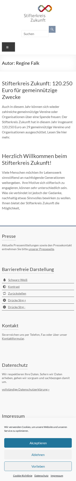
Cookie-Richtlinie (22, 475)
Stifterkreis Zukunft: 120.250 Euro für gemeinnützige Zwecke (37, 90)
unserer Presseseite (41, 249)
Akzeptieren (38, 443)
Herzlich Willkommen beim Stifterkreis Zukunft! (34, 159)
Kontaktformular (13, 338)
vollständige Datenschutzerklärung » (25, 389)
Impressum (57, 475)
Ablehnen (38, 455)
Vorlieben (38, 466)
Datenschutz (41, 475)
